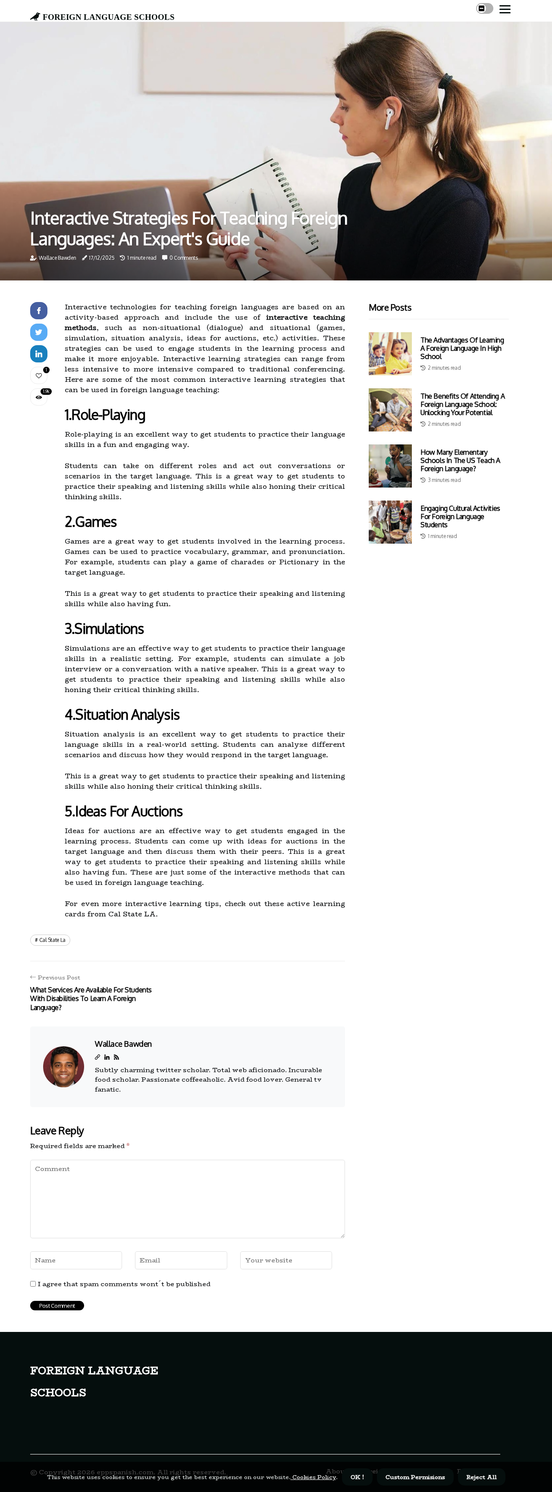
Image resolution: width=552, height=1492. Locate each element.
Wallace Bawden (57, 258)
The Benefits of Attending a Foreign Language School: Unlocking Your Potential (462, 404)
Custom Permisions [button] (415, 1477)
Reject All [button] (482, 1477)
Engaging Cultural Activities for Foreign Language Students (460, 516)
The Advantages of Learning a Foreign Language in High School (462, 348)
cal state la (52, 940)
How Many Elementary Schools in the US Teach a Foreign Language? (460, 460)
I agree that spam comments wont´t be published (124, 1284)
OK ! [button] (357, 1477)
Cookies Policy (313, 1477)
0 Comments (183, 258)
